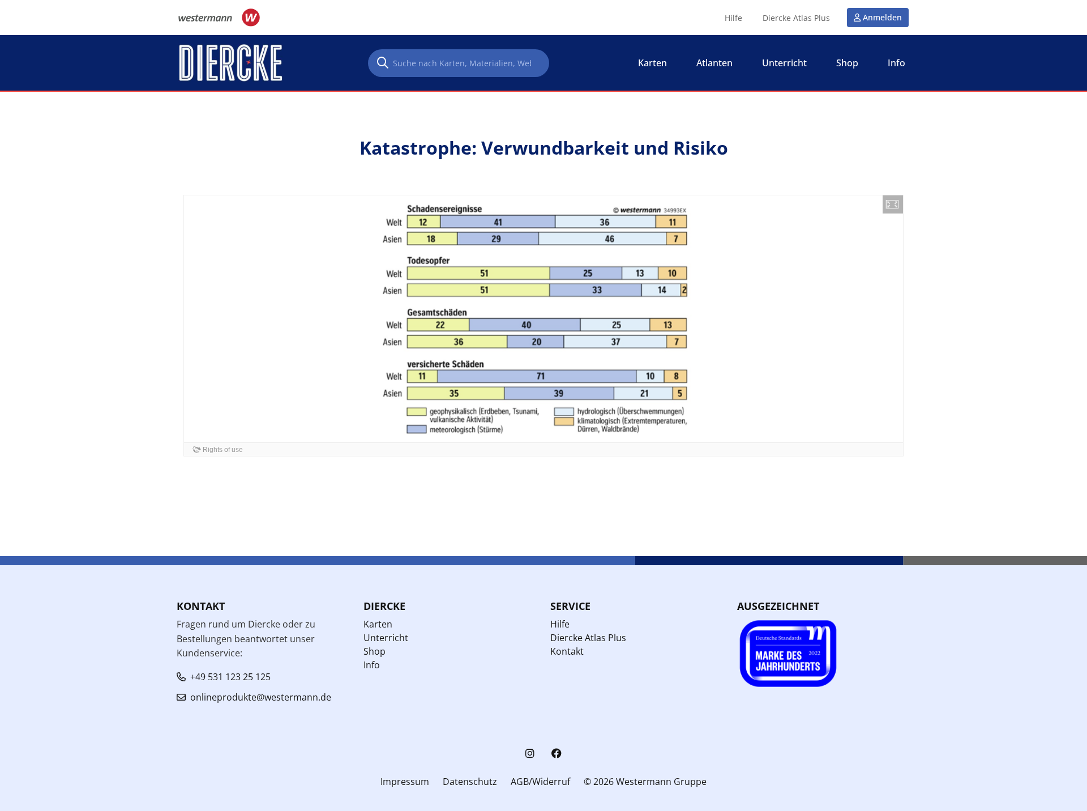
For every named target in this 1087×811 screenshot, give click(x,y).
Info (371, 665)
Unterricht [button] (784, 63)
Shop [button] (847, 63)
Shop (374, 651)
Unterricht (385, 637)
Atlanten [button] (714, 63)
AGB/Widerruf (540, 781)
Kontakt (567, 651)
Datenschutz (470, 781)
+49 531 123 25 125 (230, 677)
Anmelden (882, 17)
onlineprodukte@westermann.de (260, 697)
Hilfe (733, 18)
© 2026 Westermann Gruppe (645, 781)
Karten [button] (652, 63)
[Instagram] (529, 753)
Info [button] (896, 63)
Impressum (404, 781)
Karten (377, 624)
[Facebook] (556, 753)
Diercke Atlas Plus (796, 18)
